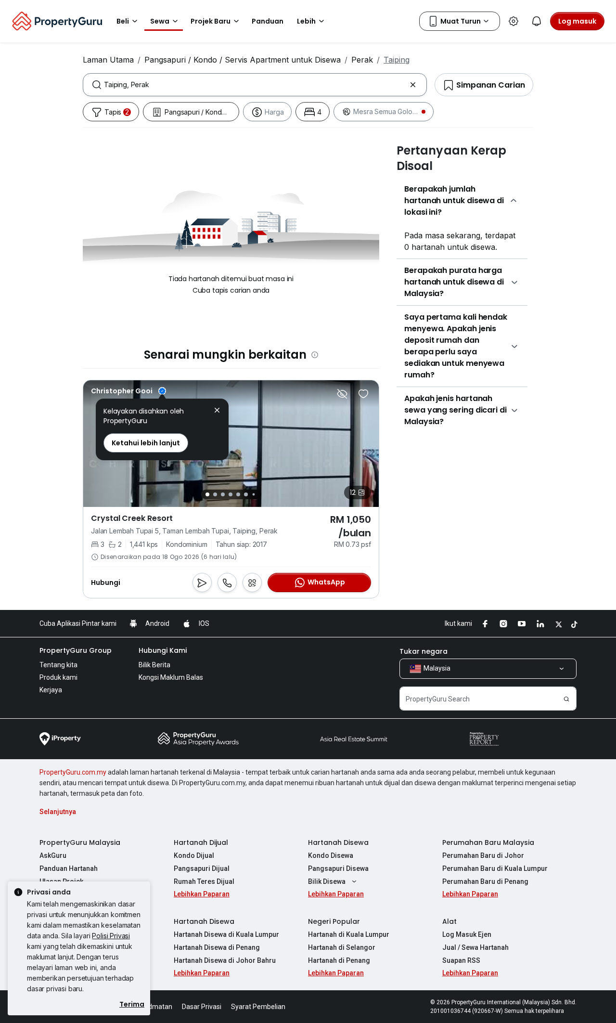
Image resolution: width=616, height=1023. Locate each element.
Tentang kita (58, 665)
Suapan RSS (461, 960)
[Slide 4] (230, 494)
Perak (362, 60)
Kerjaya (50, 690)
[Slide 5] (238, 494)
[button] (217, 411)
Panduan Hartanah (68, 868)
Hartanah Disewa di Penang (217, 947)
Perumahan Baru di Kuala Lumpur (495, 868)
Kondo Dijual (194, 855)
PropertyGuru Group (75, 650)
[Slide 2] (215, 494)
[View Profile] (128, 391)
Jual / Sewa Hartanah (475, 947)
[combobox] (255, 84)
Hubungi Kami (163, 650)
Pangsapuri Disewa (338, 868)
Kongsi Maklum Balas (171, 677)
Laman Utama (108, 60)
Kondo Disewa (330, 855)
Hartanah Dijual (201, 842)
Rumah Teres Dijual (204, 881)
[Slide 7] (253, 494)
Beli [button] (122, 21)
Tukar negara (423, 651)
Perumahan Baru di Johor (483, 855)
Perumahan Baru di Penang (485, 881)
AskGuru (52, 855)
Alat (449, 921)
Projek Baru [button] (211, 21)
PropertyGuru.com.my (72, 772)
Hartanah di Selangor (341, 947)
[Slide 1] (207, 494)
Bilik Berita (154, 665)
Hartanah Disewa (338, 842)
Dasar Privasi (201, 1006)
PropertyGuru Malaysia (79, 842)
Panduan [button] (267, 21)
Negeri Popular (334, 921)
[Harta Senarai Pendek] (363, 393)
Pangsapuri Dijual (202, 868)
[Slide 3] (223, 494)
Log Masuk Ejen (466, 934)
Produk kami (58, 677)
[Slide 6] (246, 494)
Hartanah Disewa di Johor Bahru (225, 960)
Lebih (306, 21)
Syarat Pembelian (258, 1006)
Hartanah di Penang (339, 960)
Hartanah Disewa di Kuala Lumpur (226, 934)
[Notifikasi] (536, 21)
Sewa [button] (159, 21)
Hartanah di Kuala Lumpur (348, 934)
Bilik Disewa (327, 881)
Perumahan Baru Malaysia (488, 842)
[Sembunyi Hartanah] (342, 393)
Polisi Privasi (111, 936)
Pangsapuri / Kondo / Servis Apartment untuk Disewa (242, 60)
